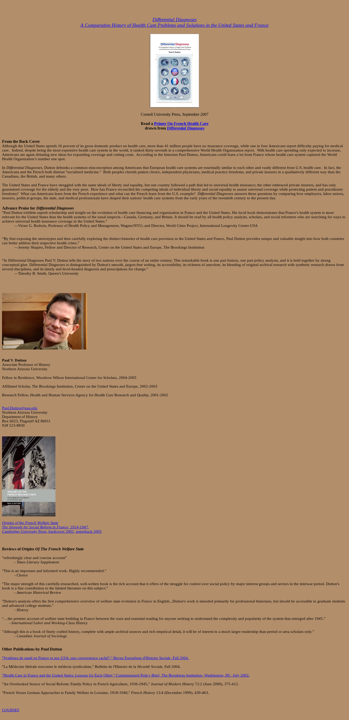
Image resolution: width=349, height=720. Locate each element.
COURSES (10, 710)
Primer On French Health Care (181, 123)
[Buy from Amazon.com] (174, 106)
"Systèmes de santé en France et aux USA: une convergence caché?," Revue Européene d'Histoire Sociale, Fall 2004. (95, 658)
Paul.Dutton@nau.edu (19, 408)
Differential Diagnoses (174, 19)
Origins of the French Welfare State (30, 523)
